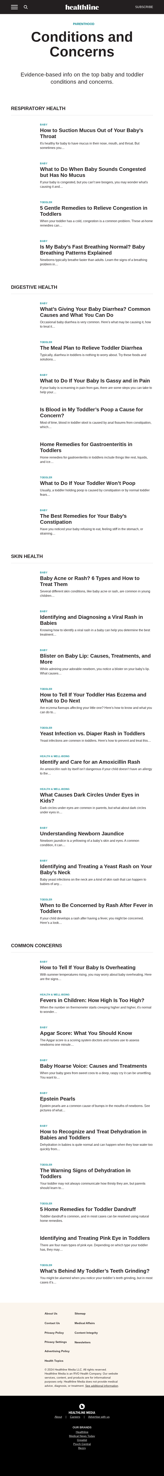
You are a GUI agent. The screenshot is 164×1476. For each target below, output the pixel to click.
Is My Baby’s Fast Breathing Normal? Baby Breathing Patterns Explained (92, 250)
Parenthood (83, 24)
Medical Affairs (85, 1323)
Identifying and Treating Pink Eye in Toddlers (95, 1238)
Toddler (46, 202)
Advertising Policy (57, 1351)
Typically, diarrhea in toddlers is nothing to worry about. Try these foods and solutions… (93, 357)
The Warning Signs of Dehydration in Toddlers (85, 1173)
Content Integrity (86, 1332)
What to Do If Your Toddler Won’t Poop (87, 483)
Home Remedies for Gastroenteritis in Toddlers (86, 447)
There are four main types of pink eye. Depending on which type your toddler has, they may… (94, 1247)
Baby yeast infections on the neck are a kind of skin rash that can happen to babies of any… (93, 882)
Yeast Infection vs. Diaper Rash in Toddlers (92, 733)
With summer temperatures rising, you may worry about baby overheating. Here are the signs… (96, 977)
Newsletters (83, 1342)
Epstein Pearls (57, 1099)
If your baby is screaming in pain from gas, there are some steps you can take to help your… (96, 390)
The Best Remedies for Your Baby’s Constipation (83, 519)
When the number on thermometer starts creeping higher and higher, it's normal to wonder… (95, 1009)
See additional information (101, 1385)
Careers (75, 1416)
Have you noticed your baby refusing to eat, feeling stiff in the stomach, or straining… (91, 531)
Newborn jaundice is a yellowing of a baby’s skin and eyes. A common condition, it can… (89, 843)
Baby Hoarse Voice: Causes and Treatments (93, 1066)
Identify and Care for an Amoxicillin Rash (90, 762)
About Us (51, 1313)
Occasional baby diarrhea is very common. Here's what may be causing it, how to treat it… (95, 324)
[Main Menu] (14, 7)
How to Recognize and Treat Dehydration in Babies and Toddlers (93, 1135)
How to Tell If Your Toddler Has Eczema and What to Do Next (93, 698)
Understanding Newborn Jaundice (82, 834)
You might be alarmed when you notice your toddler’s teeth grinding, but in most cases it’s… (96, 1280)
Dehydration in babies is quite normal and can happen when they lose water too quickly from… (96, 1147)
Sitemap (80, 1313)
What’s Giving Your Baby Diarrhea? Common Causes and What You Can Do (95, 312)
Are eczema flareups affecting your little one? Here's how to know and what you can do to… (96, 710)
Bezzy (82, 1448)
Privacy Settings (56, 1342)
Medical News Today (82, 1436)
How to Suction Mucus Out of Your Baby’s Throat (91, 133)
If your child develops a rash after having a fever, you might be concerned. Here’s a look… (92, 920)
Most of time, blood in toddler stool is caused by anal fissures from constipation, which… (95, 425)
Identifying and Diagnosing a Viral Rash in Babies (91, 620)
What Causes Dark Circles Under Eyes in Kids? (89, 798)
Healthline (82, 1432)
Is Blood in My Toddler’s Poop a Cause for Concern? (91, 412)
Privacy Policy (54, 1332)
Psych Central (82, 1444)
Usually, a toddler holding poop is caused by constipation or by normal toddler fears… (95, 492)
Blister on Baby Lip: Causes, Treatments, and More (95, 659)
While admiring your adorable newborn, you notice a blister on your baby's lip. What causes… (95, 671)
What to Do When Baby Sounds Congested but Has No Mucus (93, 172)
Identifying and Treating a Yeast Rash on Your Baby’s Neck (96, 869)
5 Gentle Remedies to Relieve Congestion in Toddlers (93, 211)
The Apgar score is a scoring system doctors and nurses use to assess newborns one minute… (89, 1042)
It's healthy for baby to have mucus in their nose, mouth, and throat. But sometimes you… (89, 146)
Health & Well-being (55, 756)
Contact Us (52, 1323)
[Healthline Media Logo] (82, 1409)
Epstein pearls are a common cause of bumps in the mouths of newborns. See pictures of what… (95, 1108)
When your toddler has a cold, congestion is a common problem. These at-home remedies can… (96, 223)
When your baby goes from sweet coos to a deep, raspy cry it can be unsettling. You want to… (95, 1075)
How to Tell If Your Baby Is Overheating (88, 967)
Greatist (82, 1440)
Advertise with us (99, 1416)
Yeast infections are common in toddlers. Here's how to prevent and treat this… (95, 740)
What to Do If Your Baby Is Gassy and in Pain (95, 381)
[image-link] (23, 132)
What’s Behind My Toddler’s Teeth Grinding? (95, 1271)
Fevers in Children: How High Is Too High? (92, 1000)
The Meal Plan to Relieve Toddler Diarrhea (91, 348)
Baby (43, 124)
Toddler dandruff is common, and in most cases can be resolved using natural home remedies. (94, 1218)
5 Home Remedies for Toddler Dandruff (88, 1209)
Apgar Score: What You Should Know (86, 1033)
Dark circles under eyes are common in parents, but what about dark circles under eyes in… (93, 810)
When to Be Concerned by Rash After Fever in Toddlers (96, 908)
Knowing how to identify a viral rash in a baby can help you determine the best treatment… (95, 632)
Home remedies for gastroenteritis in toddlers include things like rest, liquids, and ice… (94, 460)
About (58, 1416)
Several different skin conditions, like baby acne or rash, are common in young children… (95, 593)
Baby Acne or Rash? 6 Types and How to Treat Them (90, 581)
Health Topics (54, 1360)
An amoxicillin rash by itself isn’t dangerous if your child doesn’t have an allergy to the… (96, 771)
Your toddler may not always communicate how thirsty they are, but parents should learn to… (92, 1186)
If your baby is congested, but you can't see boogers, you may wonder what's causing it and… (94, 184)
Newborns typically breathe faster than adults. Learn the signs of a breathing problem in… (93, 262)
